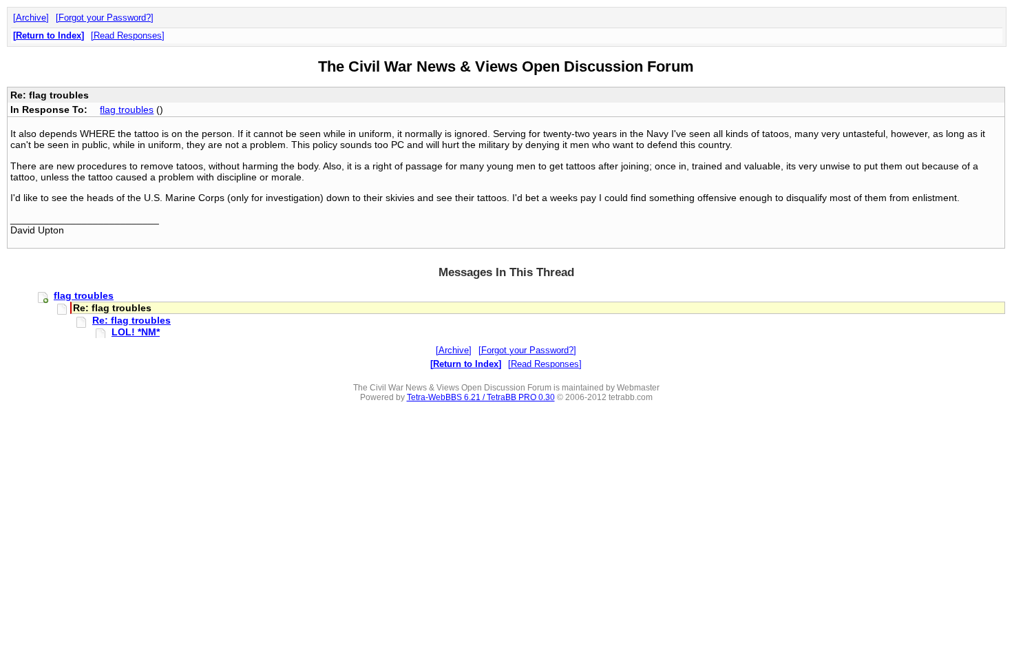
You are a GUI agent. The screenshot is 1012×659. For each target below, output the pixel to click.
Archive (31, 17)
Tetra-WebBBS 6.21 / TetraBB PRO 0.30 (481, 397)
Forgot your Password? (105, 17)
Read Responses (128, 35)
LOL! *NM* (136, 331)
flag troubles (127, 109)
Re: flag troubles (131, 320)
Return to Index (48, 35)
